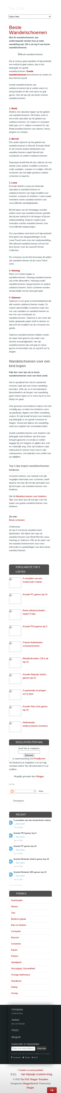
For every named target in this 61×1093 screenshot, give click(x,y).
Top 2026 (16, 8)
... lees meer (19, 824)
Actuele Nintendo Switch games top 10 (31, 859)
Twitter (27, 1058)
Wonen (14, 906)
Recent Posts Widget (15, 885)
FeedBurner (39, 758)
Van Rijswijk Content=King (36, 1074)
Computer (16, 931)
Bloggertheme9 (30, 1083)
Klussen (15, 937)
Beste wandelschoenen (28, 30)
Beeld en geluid (18, 919)
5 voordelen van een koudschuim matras (32, 820)
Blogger (40, 776)
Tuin (13, 912)
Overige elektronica (20, 974)
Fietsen (14, 956)
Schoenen (16, 943)
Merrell (15, 139)
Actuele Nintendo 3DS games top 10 (29, 872)
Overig (14, 993)
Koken (14, 950)
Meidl (14, 108)
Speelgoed (16, 962)
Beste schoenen (17, 520)
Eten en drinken (18, 925)
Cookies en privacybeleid (31, 1070)
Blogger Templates (39, 1079)
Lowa (14, 182)
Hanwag (15, 270)
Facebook (17, 1058)
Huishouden (17, 900)
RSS (36, 1058)
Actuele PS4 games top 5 (35, 626)
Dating (14, 987)
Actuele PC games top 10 (35, 594)
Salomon (16, 297)
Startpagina (18, 800)
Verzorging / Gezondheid (23, 968)
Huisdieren (16, 981)
